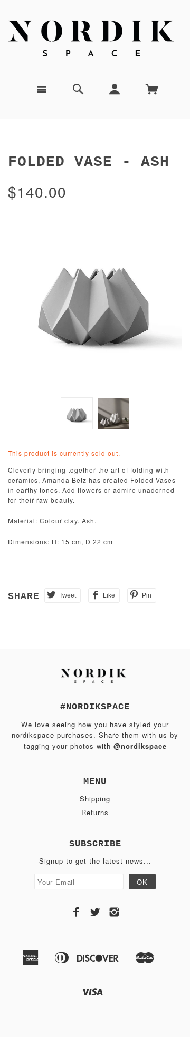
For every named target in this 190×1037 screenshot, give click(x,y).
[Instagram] (114, 912)
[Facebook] (76, 912)
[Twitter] (95, 912)
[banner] (95, 37)
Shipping (95, 799)
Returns (95, 812)
